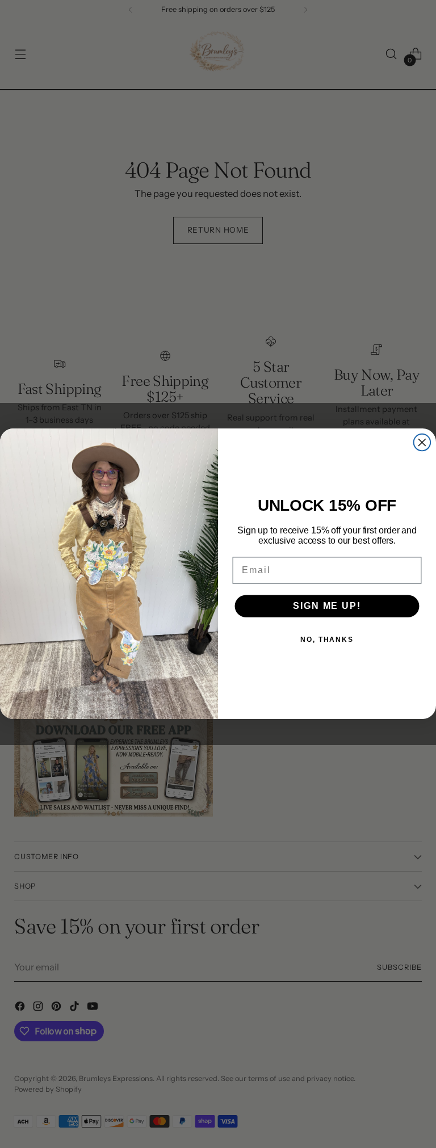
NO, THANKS (327, 640)
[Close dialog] (422, 442)
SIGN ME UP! (326, 606)
